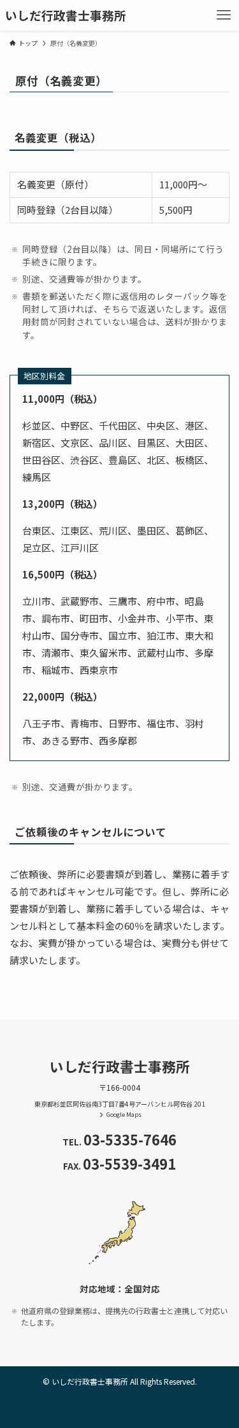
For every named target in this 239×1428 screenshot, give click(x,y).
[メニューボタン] (223, 15)
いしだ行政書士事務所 (65, 16)
